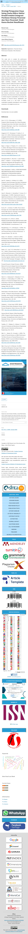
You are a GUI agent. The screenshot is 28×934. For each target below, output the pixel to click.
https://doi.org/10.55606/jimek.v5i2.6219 (10, 273)
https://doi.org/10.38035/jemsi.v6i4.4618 (13, 310)
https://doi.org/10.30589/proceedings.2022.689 (12, 166)
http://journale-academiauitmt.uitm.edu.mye (14, 260)
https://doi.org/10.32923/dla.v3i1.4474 (10, 246)
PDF (5, 399)
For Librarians (5, 804)
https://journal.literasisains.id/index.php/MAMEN (14, 920)
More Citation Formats (8, 422)
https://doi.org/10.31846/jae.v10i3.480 (10, 129)
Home (2, 4)
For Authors (4, 801)
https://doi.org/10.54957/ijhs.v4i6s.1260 (10, 142)
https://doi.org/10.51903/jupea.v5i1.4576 (11, 301)
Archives (8, 4)
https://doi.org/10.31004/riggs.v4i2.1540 (10, 342)
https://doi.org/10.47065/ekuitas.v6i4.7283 (11, 215)
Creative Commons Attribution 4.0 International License (13, 464)
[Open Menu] (1, 1)
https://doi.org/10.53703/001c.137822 (10, 288)
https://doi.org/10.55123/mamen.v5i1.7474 (14, 45)
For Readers (5, 799)
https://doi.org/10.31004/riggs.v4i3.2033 (10, 355)
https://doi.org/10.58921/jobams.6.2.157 (10, 155)
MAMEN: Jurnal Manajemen (14, 676)
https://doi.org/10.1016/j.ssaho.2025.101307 (11, 204)
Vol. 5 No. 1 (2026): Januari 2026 (8, 6)
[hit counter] (14, 675)
